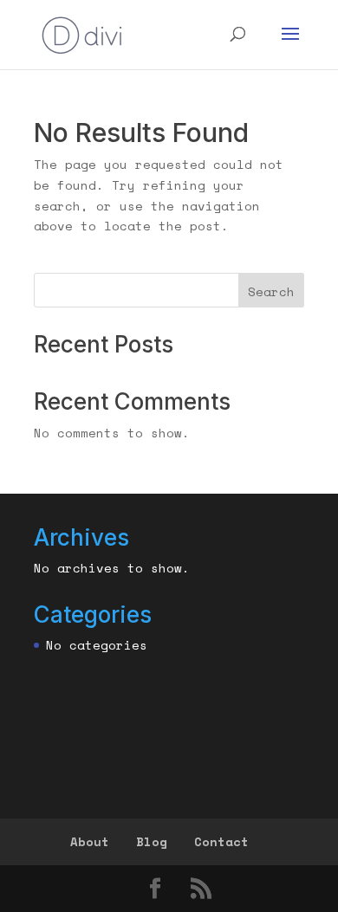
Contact (221, 841)
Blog (151, 841)
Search (271, 291)
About (89, 841)
